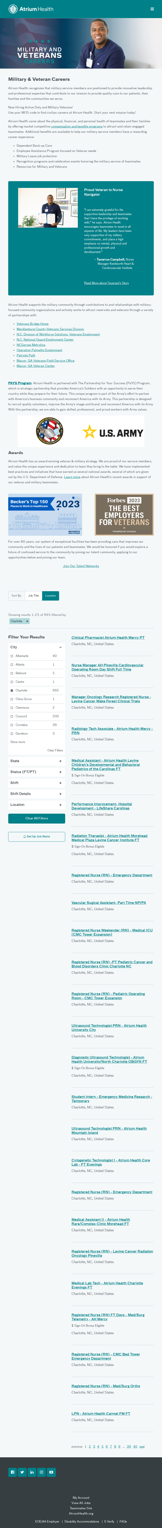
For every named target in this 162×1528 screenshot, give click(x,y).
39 (129, 1446)
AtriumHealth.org (81, 1513)
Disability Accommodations (82, 1521)
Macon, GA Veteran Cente (35, 366)
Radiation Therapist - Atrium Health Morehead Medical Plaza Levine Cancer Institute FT (109, 838)
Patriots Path (26, 355)
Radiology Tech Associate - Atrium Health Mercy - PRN (112, 731)
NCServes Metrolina (31, 345)
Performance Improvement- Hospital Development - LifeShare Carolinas (102, 806)
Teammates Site (81, 1508)
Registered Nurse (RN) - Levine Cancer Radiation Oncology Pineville (112, 1254)
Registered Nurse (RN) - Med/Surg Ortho (106, 1386)
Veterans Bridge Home (33, 324)
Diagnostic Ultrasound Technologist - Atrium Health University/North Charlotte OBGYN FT (109, 1060)
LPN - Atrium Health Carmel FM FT (101, 1414)
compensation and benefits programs (77, 126)
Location (50, 595)
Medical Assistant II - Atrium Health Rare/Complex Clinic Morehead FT (101, 1222)
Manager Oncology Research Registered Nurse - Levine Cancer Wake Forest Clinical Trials (111, 699)
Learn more (72, 477)
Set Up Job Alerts (38, 836)
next (141, 1446)
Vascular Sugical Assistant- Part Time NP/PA (109, 903)
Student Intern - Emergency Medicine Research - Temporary (112, 1099)
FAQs (123, 1521)
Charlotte (17, 621)
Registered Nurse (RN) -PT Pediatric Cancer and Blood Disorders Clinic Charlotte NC (112, 964)
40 (135, 1446)
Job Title (33, 595)
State (14, 761)
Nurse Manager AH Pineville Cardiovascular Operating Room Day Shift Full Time (108, 667)
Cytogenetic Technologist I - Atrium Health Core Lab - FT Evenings (111, 1163)
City (13, 647)
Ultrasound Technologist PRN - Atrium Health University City (109, 1028)
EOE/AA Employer (47, 1521)
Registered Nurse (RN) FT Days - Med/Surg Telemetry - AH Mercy (108, 1317)
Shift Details (20, 794)
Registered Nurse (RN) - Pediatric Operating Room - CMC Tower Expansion (108, 996)
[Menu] (152, 9)
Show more (17, 742)
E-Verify (109, 1521)
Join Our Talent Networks (81, 566)
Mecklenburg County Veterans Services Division (50, 329)
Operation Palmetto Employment (39, 350)
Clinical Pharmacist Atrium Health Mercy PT (108, 638)
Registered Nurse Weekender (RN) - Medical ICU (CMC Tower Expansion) (112, 933)
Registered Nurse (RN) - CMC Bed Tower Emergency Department (106, 1357)
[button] (12, 1472)
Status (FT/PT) (23, 772)
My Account (81, 1497)
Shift (14, 783)
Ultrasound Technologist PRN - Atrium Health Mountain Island (109, 1131)
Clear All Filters (37, 818)
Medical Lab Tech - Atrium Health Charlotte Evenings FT (107, 1285)
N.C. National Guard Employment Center (45, 339)
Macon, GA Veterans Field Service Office (45, 360)
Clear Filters (55, 750)
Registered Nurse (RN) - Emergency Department (112, 875)
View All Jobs (81, 1503)
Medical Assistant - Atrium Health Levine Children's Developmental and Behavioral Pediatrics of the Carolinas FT (106, 765)
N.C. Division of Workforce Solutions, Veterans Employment (58, 334)
